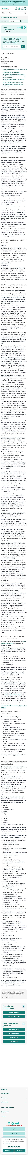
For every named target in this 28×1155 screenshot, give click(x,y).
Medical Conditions (14, 1033)
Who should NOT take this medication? (13, 82)
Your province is (5, 21)
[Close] (26, 2)
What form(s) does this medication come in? (14, 74)
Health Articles (14, 1041)
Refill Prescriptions (14, 1012)
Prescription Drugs (9, 29)
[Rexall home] (5, 9)
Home (5, 27)
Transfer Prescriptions (14, 1016)
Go (21, 21)
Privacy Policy (8, 1143)
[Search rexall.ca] (25, 13)
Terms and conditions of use (13, 694)
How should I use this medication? (11, 72)
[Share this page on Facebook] (25, 27)
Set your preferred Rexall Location (9, 17)
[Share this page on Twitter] (22, 27)
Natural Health (14, 1037)
